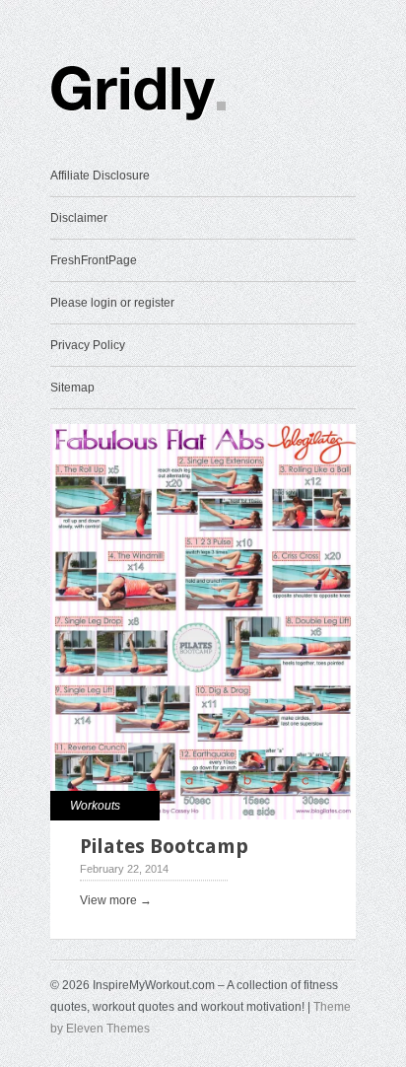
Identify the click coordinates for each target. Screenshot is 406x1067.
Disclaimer (78, 218)
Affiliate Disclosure (100, 175)
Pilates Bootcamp (164, 846)
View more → (116, 900)
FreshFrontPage (93, 260)
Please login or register (112, 303)
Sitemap (72, 387)
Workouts (95, 806)
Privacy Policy (87, 345)
